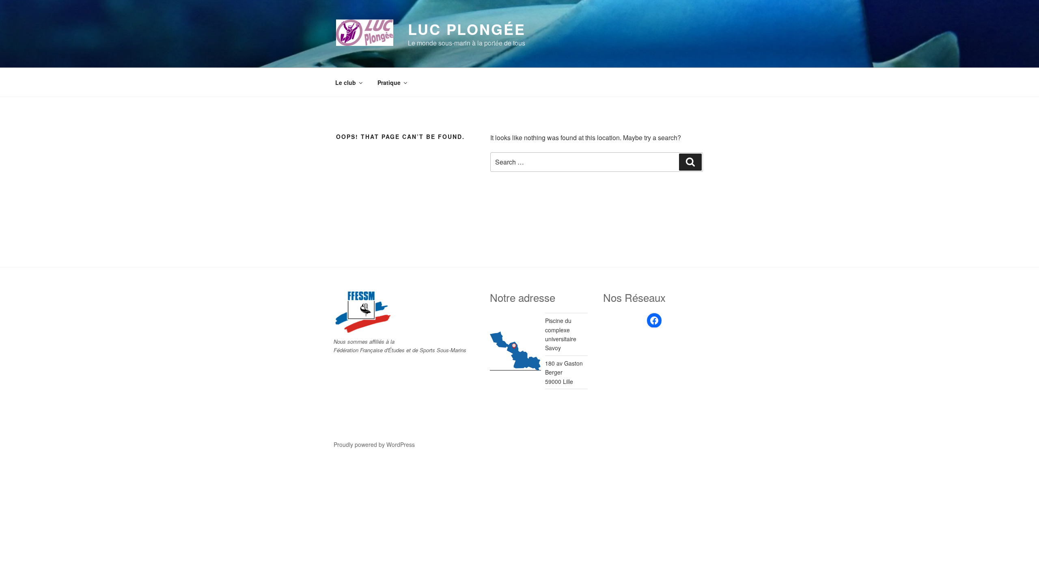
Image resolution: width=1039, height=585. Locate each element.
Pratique (389, 82)
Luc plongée (467, 28)
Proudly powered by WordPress (374, 444)
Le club (345, 82)
